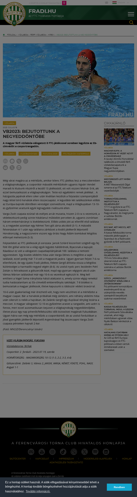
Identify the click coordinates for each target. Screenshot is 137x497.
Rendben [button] (119, 487)
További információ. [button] (38, 491)
